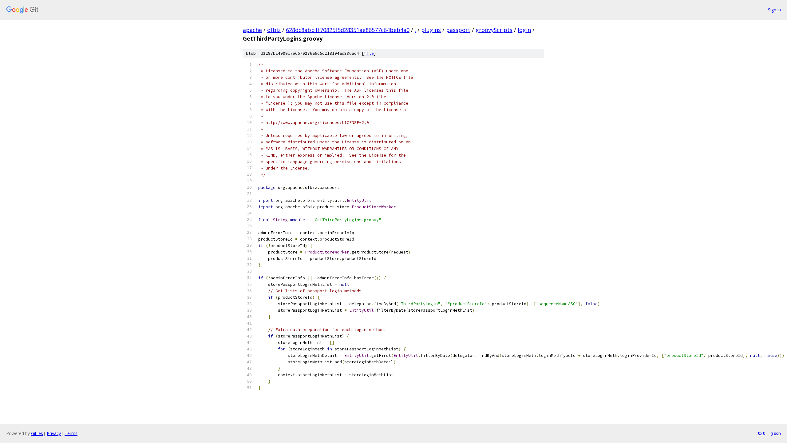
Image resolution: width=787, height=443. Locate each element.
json (776, 433)
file (369, 53)
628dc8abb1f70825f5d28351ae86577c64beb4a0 (347, 30)
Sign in (774, 10)
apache (252, 30)
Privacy (54, 433)
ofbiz (274, 30)
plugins (431, 30)
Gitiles (37, 433)
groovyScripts (494, 30)
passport (458, 30)
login (524, 30)
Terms (71, 433)
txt (761, 433)
